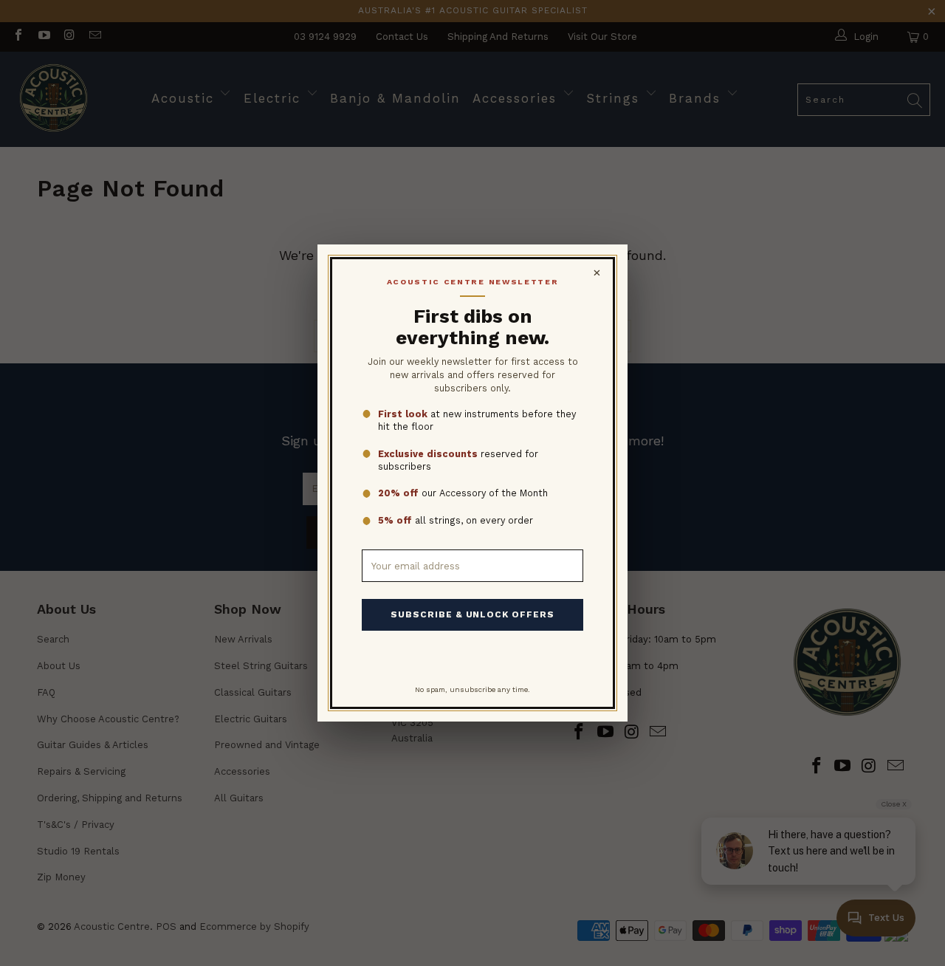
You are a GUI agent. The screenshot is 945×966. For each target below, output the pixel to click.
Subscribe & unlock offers (472, 614)
